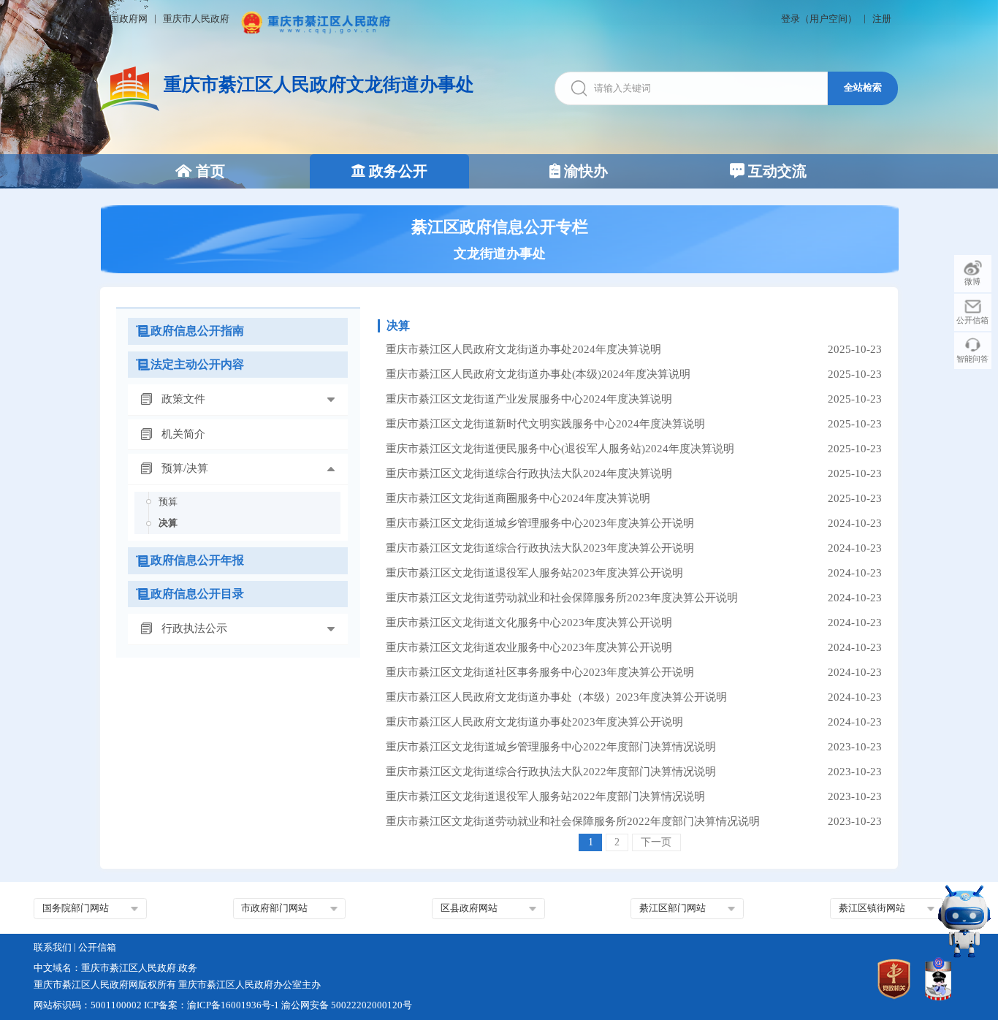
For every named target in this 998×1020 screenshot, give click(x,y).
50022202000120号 (371, 1005)
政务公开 (396, 171)
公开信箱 (972, 320)
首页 (208, 171)
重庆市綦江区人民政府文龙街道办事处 (319, 84)
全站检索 (863, 87)
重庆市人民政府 (196, 19)
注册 (881, 19)
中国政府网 (124, 19)
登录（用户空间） (819, 19)
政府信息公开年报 (197, 560)
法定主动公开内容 (197, 364)
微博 (972, 281)
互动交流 (775, 171)
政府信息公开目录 (197, 594)
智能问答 (972, 358)
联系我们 (53, 948)
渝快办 (584, 171)
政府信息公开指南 (197, 331)
